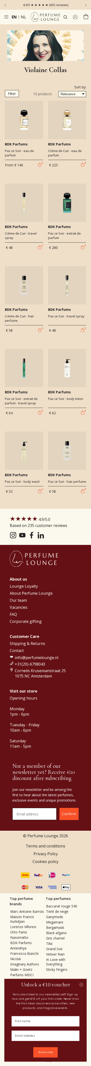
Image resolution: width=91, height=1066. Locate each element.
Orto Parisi (18, 932)
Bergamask (55, 927)
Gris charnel (55, 938)
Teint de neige (57, 911)
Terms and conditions (45, 846)
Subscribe (45, 1052)
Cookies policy (45, 861)
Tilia (49, 943)
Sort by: (80, 87)
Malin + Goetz (21, 969)
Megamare (54, 922)
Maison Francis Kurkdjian (22, 919)
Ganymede (54, 916)
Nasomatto (19, 937)
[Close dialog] (81, 984)
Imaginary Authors (24, 964)
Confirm (69, 814)
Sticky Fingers (56, 969)
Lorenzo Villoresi (23, 926)
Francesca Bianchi (24, 953)
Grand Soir (54, 949)
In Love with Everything (55, 961)
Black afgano (56, 933)
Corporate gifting (26, 621)
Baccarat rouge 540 (61, 906)
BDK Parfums (21, 942)
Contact (17, 650)
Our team (18, 600)
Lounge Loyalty (24, 586)
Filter (12, 93)
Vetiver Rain (55, 954)
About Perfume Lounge (31, 593)
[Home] (45, 17)
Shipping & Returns (27, 643)
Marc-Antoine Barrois (27, 911)
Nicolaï (15, 958)
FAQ (13, 614)
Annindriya (18, 948)
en (14, 17)
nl (23, 17)
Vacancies (18, 607)
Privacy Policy (45, 853)
